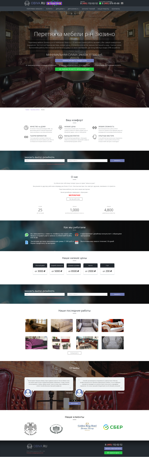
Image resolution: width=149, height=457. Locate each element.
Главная (27, 109)
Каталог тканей (88, 9)
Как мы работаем (74, 199)
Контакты (116, 9)
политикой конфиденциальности (55, 164)
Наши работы (103, 9)
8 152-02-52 (89, 3)
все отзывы (74, 403)
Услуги (49, 9)
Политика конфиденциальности (35, 453)
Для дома (60, 9)
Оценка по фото (114, 453)
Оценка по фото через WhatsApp (75, 69)
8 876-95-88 (110, 3)
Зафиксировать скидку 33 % (75, 61)
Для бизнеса (73, 9)
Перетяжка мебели (34, 9)
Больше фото (74, 353)
